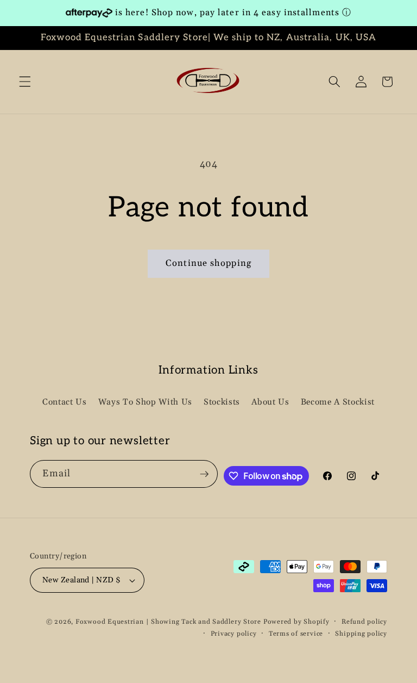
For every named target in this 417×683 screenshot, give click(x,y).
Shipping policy (361, 634)
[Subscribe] (204, 474)
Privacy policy (234, 634)
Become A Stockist (338, 402)
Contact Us (64, 402)
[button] (25, 82)
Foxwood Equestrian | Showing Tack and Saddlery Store (168, 622)
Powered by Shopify (296, 622)
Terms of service (296, 634)
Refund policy (364, 622)
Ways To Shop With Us (145, 402)
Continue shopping (208, 263)
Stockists (222, 402)
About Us (270, 402)
